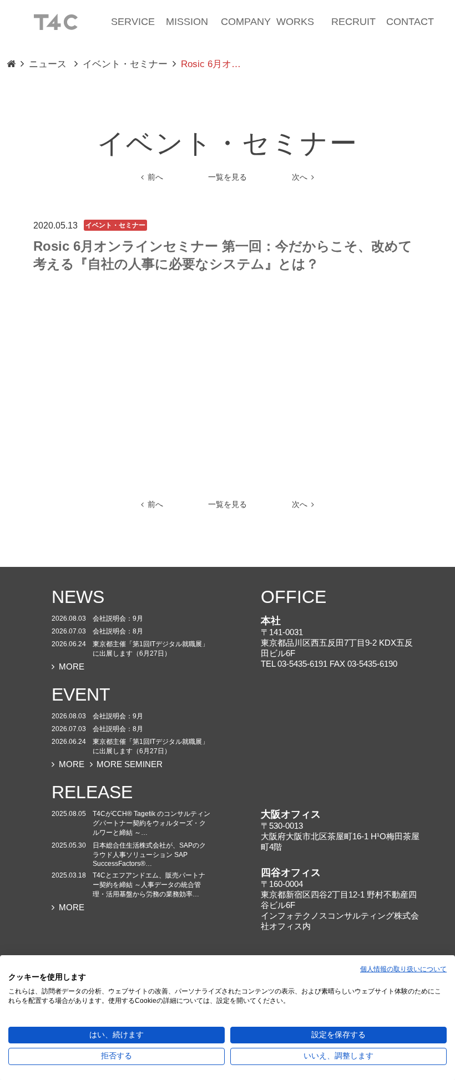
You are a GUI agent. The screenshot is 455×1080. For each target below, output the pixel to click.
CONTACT (410, 21)
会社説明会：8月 (118, 631)
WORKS (295, 21)
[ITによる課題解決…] (11, 64)
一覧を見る (227, 177)
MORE (71, 666)
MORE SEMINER (130, 764)
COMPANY (246, 21)
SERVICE (133, 21)
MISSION (187, 21)
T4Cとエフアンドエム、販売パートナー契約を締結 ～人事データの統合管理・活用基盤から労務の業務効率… (149, 884)
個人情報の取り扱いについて (403, 969)
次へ (299, 177)
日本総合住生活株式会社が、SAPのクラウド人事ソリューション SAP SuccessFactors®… (149, 854)
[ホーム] (55, 21)
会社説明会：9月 (118, 618)
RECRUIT (353, 21)
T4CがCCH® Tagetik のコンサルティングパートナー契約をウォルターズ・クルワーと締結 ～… (151, 823)
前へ (155, 177)
